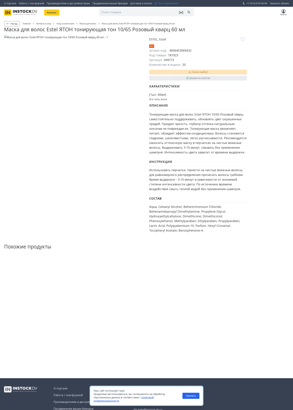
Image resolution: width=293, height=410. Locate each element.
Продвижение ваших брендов (110, 3)
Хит (151, 46)
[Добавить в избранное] (243, 39)
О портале (10, 3)
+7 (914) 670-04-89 (257, 3)
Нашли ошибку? (200, 72)
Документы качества (199, 78)
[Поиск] (189, 12)
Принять (191, 395)
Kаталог (52, 12)
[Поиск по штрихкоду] (181, 12)
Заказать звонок (279, 3)
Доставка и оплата (141, 3)
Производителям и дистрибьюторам (68, 3)
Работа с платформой (31, 3)
